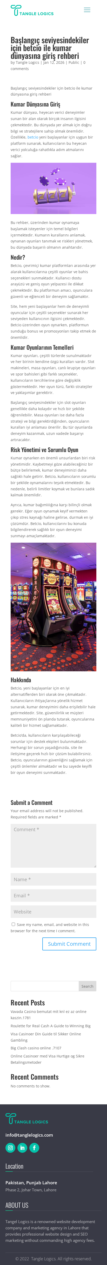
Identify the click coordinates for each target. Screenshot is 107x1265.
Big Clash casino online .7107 (36, 1047)
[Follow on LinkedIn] (22, 1148)
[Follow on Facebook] (34, 1148)
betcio (33, 137)
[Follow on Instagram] (10, 1148)
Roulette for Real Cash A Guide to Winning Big (51, 1025)
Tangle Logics (27, 62)
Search (87, 986)
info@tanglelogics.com (29, 1135)
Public (74, 62)
